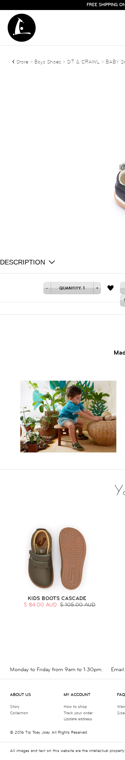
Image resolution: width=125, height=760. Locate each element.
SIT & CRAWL (83, 62)
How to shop (75, 706)
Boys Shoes (48, 62)
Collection (19, 713)
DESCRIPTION (22, 262)
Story (14, 706)
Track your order (78, 713)
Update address (78, 719)
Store (22, 62)
